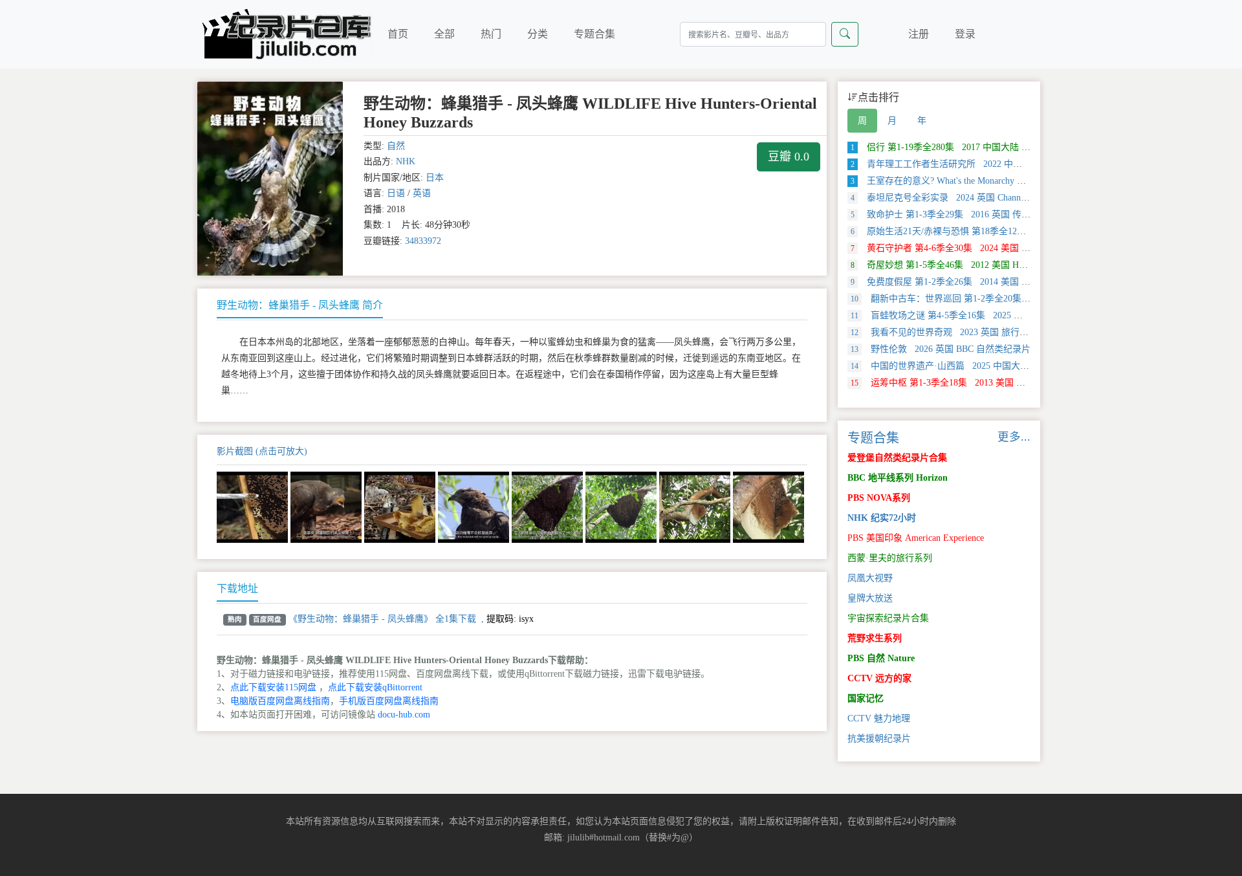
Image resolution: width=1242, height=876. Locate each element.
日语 (396, 193)
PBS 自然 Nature (881, 658)
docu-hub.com (404, 714)
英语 (422, 193)
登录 (965, 33)
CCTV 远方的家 (879, 678)
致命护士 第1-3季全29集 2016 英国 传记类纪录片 (959, 214)
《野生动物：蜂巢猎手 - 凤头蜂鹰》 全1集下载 (382, 619)
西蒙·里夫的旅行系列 (889, 558)
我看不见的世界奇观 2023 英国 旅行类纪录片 (953, 332)
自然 (396, 146)
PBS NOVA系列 (878, 498)
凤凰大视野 (870, 578)
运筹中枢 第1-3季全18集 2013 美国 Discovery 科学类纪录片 (980, 383)
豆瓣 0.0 (788, 156)
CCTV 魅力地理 (878, 718)
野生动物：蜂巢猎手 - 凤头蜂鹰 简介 (300, 305)
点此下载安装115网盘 (273, 687)
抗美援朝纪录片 (879, 738)
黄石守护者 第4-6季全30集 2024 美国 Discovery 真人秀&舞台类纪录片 (1000, 248)
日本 (435, 177)
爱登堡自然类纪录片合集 (897, 458)
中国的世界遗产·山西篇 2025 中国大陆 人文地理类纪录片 (977, 366)
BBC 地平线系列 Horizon (897, 478)
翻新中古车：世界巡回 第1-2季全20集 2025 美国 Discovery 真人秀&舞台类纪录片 (1025, 298)
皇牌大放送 (870, 598)
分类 (537, 33)
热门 (491, 33)
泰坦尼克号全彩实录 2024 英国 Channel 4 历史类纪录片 (971, 198)
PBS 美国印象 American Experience (915, 538)
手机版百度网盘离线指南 (389, 701)
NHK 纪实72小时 (881, 518)
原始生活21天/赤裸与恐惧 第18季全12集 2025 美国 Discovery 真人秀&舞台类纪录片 (1027, 231)
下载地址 (237, 588)
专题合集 (594, 33)
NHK (405, 161)
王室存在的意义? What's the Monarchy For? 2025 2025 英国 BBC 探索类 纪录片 (1016, 181)
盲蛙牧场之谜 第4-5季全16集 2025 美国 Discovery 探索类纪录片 (989, 315)
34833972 (423, 241)
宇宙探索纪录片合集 (888, 618)
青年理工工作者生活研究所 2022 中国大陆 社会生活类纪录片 (983, 164)
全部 (444, 33)
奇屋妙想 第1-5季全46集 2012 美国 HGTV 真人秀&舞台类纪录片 (990, 265)
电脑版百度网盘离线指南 (280, 701)
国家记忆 (865, 698)
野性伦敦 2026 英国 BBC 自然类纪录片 (940, 349)
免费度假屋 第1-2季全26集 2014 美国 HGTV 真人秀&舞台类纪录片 (994, 282)
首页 (397, 33)
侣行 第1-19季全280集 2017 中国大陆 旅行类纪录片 (963, 147)
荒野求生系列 (874, 638)
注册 (918, 33)
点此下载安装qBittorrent (375, 687)
